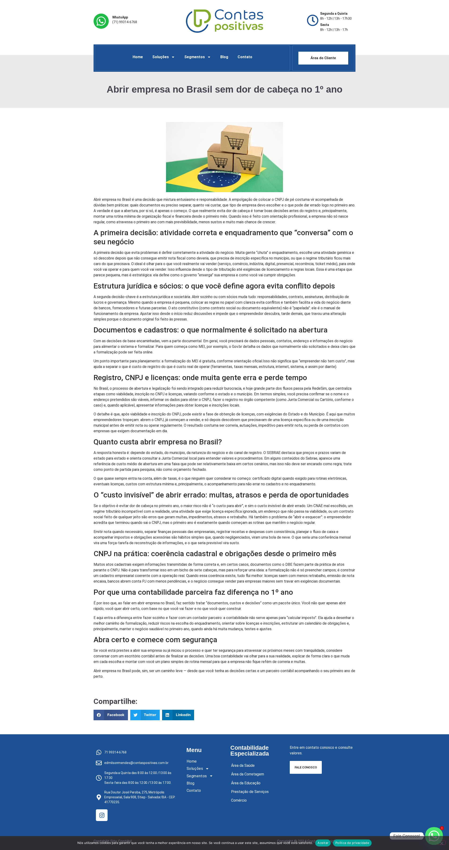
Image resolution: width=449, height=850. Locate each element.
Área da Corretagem (247, 774)
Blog (224, 57)
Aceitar (323, 843)
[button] (111, 715)
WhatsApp (120, 17)
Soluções (160, 57)
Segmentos (194, 57)
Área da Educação (246, 783)
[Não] (441, 843)
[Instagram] (102, 815)
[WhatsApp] (101, 21)
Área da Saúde (243, 765)
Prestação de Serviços (250, 791)
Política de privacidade (352, 843)
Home (138, 57)
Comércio (239, 800)
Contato (245, 57)
